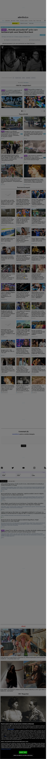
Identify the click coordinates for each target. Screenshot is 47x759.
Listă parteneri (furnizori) (6, 749)
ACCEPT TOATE (23, 752)
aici (5, 736)
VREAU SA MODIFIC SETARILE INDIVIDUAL (23, 755)
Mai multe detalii (11, 729)
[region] (23, 740)
